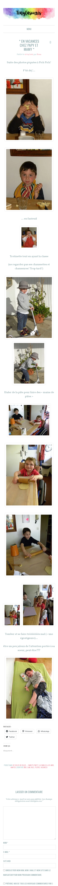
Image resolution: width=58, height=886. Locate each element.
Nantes (13, 766)
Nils (32, 766)
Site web (7, 859)
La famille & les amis (46, 764)
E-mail (6, 850)
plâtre (37, 766)
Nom (5, 841)
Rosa (39, 54)
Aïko (24, 766)
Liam (28, 766)
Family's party (33, 764)
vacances (44, 766)
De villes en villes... (20, 764)
